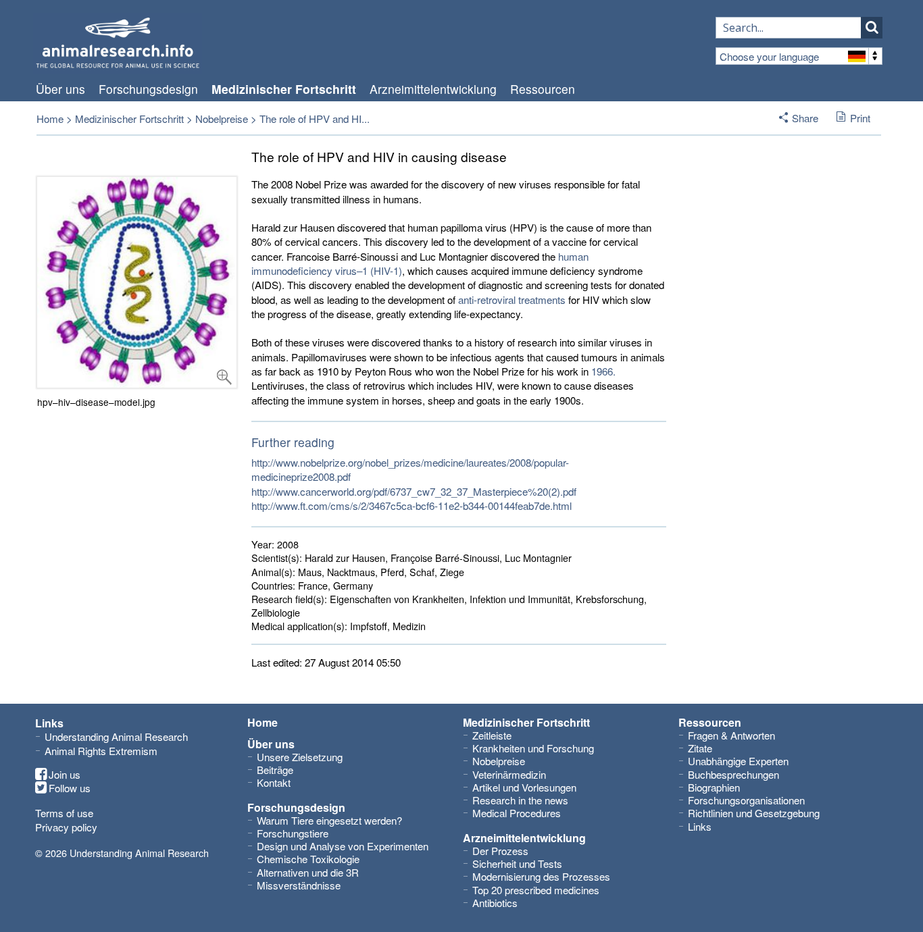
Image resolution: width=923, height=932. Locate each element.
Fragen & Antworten (731, 735)
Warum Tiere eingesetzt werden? (329, 820)
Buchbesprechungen (733, 774)
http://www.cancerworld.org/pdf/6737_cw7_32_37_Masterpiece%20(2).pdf (413, 491)
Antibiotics (495, 902)
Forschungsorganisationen (746, 800)
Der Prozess (500, 850)
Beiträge (275, 769)
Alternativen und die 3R (308, 872)
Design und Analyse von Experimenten (342, 846)
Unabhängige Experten (738, 761)
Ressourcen (542, 89)
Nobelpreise (221, 118)
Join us (64, 774)
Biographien (714, 787)
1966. (603, 371)
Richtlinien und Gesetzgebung (754, 813)
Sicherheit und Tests (517, 863)
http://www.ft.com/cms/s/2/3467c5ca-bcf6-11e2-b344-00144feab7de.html (411, 505)
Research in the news (520, 800)
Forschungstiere (292, 833)
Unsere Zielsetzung (300, 756)
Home (50, 118)
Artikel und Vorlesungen (524, 787)
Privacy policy (66, 827)
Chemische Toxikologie (308, 858)
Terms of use (64, 813)
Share (805, 118)
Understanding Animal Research (116, 736)
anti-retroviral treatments (512, 299)
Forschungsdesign (148, 89)
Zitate (700, 748)
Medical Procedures (516, 813)
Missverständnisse (299, 885)
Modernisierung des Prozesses (541, 876)
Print (860, 118)
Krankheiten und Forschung (533, 748)
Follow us (70, 788)
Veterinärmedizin (509, 774)
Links (700, 826)
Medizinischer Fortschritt (283, 89)
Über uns (60, 89)
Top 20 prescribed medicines (535, 890)
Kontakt (274, 782)
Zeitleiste (492, 735)
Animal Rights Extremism (101, 750)
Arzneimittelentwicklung (433, 89)
